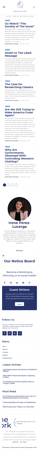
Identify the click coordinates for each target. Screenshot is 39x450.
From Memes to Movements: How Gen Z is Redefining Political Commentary (19, 397)
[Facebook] (4, 282)
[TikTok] (29, 282)
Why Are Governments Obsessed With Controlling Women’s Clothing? (19, 155)
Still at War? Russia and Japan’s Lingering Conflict (19, 376)
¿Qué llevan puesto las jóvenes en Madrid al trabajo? (20, 370)
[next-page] (16, 185)
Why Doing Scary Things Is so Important (18, 407)
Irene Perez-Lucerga (11, 44)
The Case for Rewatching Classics (19, 86)
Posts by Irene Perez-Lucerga (23, 16)
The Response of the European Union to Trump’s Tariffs (18, 382)
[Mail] (23, 282)
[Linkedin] (3, 256)
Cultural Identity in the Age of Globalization (19, 402)
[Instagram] (10, 282)
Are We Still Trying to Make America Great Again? (19, 112)
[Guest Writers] (19, 298)
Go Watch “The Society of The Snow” (19, 25)
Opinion (7, 20)
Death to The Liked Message (18, 54)
